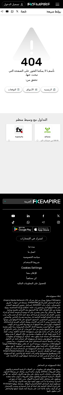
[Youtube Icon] (9, 216)
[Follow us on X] (17, 11)
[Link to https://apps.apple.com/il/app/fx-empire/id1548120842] (42, 229)
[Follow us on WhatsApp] (12, 11)
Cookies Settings (31, 267)
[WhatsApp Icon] (24, 222)
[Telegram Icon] (39, 222)
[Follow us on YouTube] (7, 11)
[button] (57, 4)
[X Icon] (54, 216)
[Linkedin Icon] (24, 216)
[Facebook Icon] (39, 216)
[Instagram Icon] (54, 222)
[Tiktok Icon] (9, 222)
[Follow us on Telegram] (2, 11)
